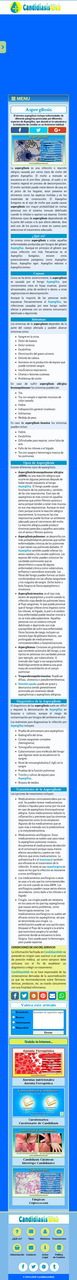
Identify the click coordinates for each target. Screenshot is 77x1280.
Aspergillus (17, 248)
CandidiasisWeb (53, 952)
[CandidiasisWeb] (42, 13)
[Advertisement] (38, 55)
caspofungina (54, 867)
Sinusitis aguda (27, 684)
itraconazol (46, 859)
